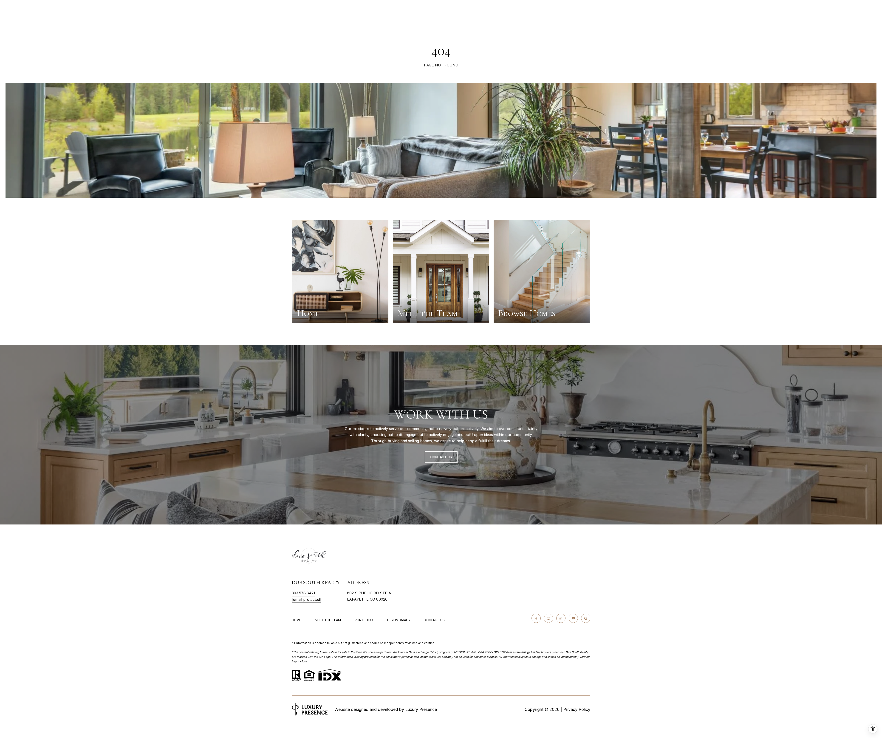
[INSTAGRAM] (548, 618)
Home (296, 620)
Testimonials (398, 620)
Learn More (299, 661)
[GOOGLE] (585, 618)
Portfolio (364, 620)
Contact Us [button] (441, 457)
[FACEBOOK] (536, 618)
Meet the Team (328, 620)
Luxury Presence (421, 709)
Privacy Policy (576, 709)
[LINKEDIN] (560, 618)
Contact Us (434, 620)
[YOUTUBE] (573, 618)
